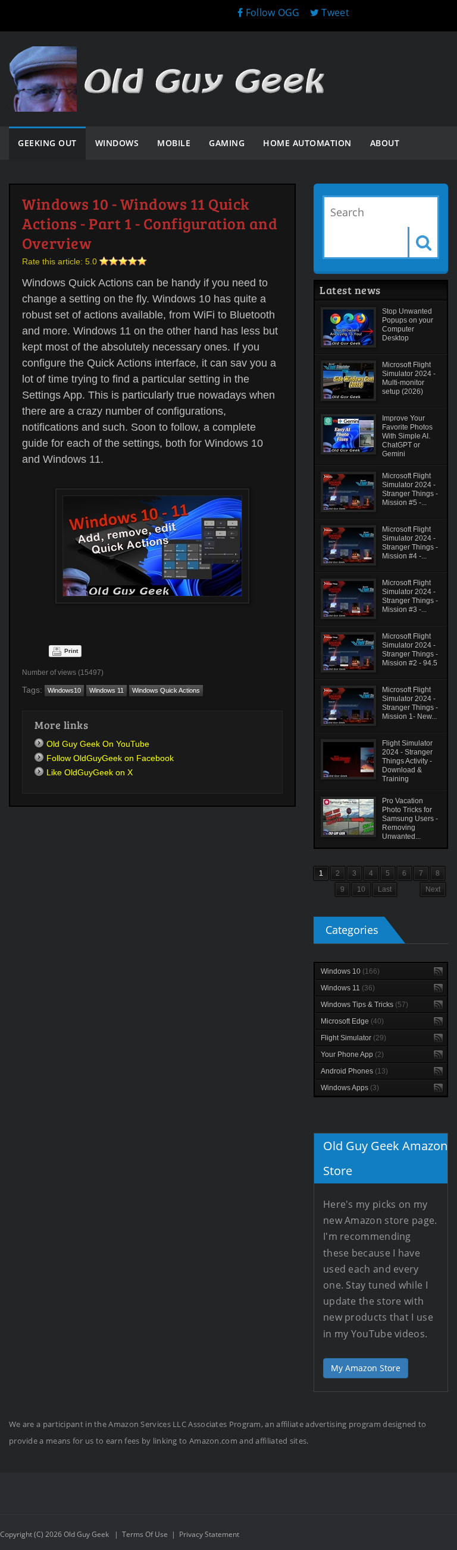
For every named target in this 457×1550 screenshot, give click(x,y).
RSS (438, 972)
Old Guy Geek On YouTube (97, 744)
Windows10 (64, 690)
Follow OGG (271, 12)
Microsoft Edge (352, 1021)
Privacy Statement (209, 1534)
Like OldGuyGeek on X (89, 772)
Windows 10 (350, 971)
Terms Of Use (145, 1534)
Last (385, 889)
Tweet (334, 12)
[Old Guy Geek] (172, 58)
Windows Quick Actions (166, 690)
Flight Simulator (353, 1038)
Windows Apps (350, 1088)
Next (432, 889)
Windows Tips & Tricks (364, 1004)
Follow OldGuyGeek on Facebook (110, 758)
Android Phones (354, 1071)
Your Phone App (352, 1054)
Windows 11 (106, 690)
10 (361, 889)
